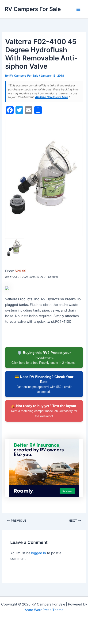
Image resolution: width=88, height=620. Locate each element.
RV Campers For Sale (33, 9)
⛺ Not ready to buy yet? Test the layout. (44, 411)
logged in (38, 553)
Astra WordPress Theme (44, 610)
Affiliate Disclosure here (51, 97)
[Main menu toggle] (78, 9)
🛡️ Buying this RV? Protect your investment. (44, 357)
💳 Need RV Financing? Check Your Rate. (44, 384)
